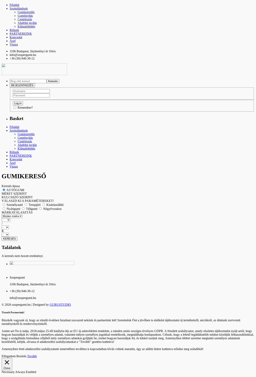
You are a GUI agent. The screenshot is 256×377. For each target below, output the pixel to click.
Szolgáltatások (19, 8)
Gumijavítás (25, 15)
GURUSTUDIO (60, 304)
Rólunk (14, 30)
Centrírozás (25, 19)
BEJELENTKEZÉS (22, 85)
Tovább (32, 356)
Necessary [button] (8, 372)
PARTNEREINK (21, 33)
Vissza (14, 44)
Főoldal (14, 5)
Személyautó (15, 204)
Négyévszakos (52, 208)
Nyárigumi (13, 208)
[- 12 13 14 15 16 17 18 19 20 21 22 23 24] (128, 235)
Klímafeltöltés (26, 26)
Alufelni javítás (27, 23)
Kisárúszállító (55, 204)
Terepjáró (34, 204)
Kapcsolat (16, 37)
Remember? (25, 107)
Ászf (13, 41)
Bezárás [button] (21, 356)
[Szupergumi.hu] (34, 74)
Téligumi (31, 208)
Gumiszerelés (26, 12)
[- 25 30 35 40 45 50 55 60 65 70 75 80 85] (128, 227)
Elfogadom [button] (9, 356)
